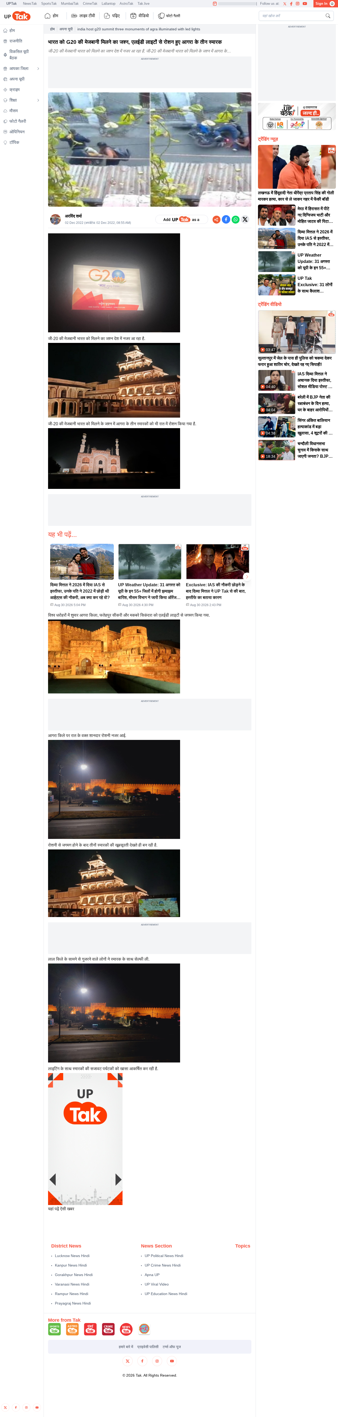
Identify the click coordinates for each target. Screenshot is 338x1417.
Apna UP (152, 1275)
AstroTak (126, 4)
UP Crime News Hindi (163, 1265)
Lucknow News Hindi (72, 1256)
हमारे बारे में (126, 1347)
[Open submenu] (38, 68)
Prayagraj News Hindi (73, 1303)
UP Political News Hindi (164, 1256)
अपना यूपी (66, 29)
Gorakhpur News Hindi (74, 1275)
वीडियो (144, 15)
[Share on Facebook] (226, 219)
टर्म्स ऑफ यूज (172, 1347)
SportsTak (49, 4)
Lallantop (108, 4)
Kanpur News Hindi (71, 1265)
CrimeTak (90, 4)
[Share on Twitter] (245, 219)
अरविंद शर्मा (73, 216)
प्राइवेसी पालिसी (147, 1347)
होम (55, 15)
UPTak (11, 4)
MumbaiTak (70, 4)
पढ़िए (116, 15)
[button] (82, 577)
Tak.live (143, 4)
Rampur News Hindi (71, 1294)
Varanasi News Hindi (72, 1284)
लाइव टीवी (87, 15)
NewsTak (30, 4)
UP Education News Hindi (166, 1294)
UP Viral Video (157, 1284)
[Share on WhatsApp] (235, 219)
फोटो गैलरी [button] (173, 16)
